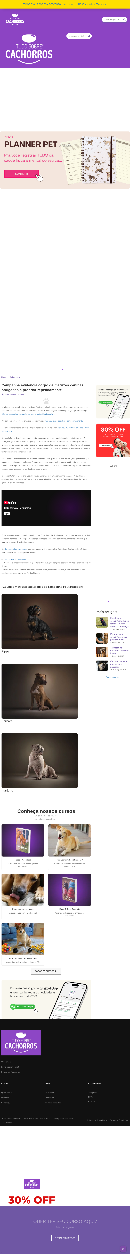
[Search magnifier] (124, 19)
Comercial (5, 1103)
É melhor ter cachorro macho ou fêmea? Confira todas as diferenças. (119, 622)
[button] (65, 217)
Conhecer (20, 840)
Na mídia (5, 1097)
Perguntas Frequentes (10, 1072)
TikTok (91, 1097)
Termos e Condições (119, 1120)
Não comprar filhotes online (14, 559)
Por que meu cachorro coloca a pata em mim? (118, 637)
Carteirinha (49, 1097)
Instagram (92, 1092)
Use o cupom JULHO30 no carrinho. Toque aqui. (65, 4)
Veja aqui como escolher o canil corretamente (64, 421)
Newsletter (49, 1092)
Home (3, 377)
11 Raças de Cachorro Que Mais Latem (119, 650)
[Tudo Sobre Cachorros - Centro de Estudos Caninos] (15, 19)
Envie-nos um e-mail (10, 1067)
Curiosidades (15, 377)
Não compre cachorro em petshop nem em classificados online (28, 414)
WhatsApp (6, 1062)
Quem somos (6, 1092)
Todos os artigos (113, 677)
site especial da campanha (15, 549)
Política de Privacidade (97, 1120)
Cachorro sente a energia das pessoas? (118, 664)
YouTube (91, 1101)
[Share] (123, 1249)
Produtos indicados (53, 1103)
